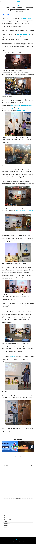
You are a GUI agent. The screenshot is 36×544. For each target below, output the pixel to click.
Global (5, 513)
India (4, 515)
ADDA (28, 52)
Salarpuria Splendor (24, 105)
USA (4, 531)
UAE (4, 529)
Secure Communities (7, 523)
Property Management (7, 519)
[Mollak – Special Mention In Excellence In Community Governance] (10, 446)
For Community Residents (8, 509)
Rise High (5, 521)
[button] (3, 449)
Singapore (5, 527)
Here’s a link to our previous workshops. (10, 434)
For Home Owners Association (8, 511)
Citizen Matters (13, 356)
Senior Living (6, 525)
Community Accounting (7, 502)
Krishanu (17, 11)
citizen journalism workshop (22, 357)
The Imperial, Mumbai (16, 108)
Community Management (8, 504)
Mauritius (5, 517)
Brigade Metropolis (15, 105)
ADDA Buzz (5, 500)
